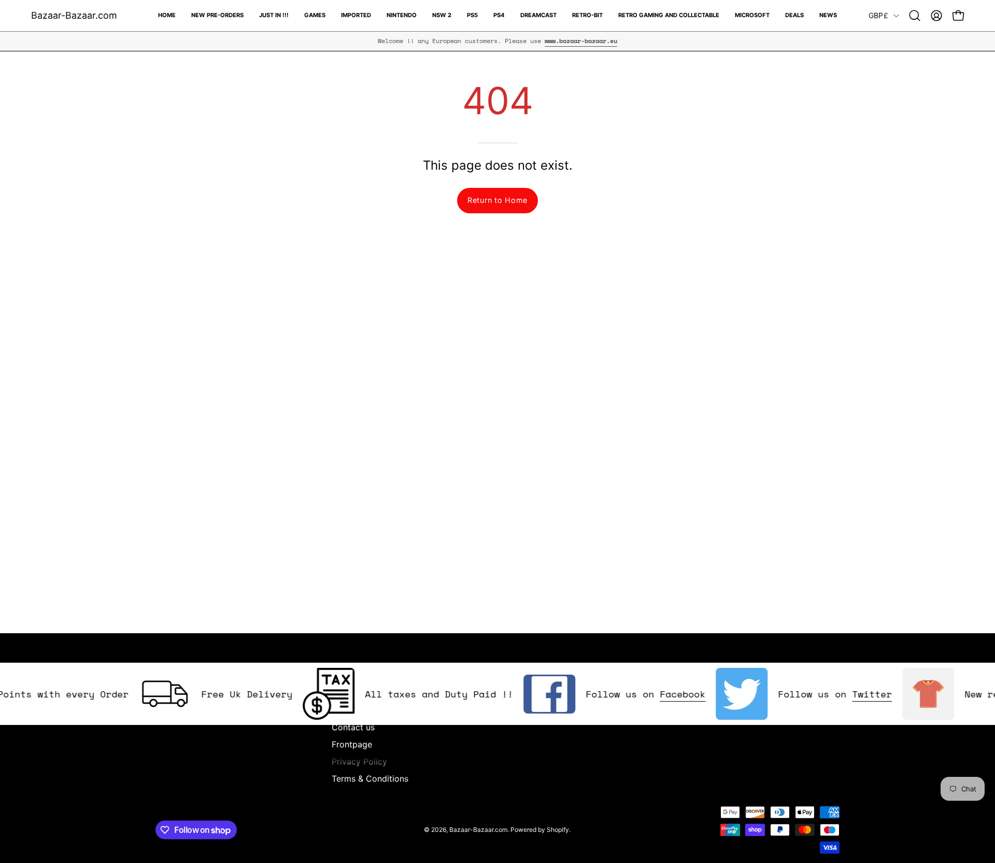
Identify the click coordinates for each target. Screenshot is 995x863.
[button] (915, 15)
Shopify (558, 829)
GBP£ (878, 15)
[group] (497, 41)
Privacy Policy (359, 761)
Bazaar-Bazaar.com (74, 15)
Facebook (668, 694)
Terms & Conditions (370, 778)
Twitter (857, 694)
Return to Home (497, 200)
